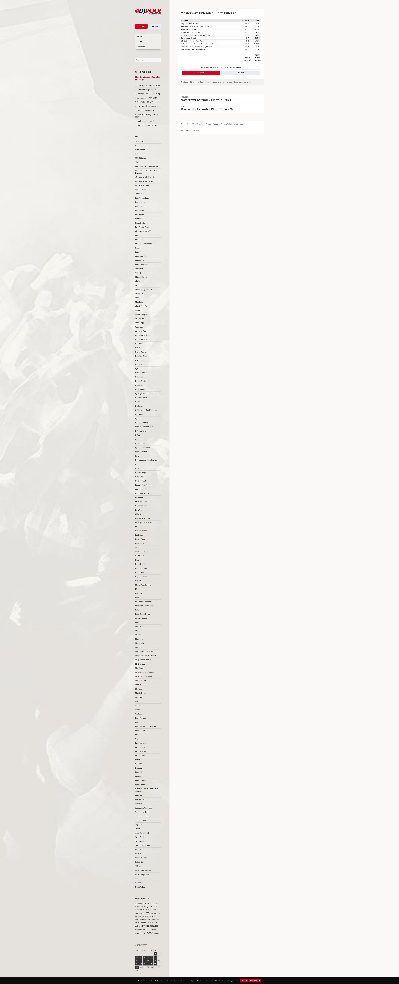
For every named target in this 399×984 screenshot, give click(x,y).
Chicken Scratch (141, 277)
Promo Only (140, 755)
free (148, 913)
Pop (136, 739)
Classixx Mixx (140, 293)
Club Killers (139, 302)
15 (155, 960)
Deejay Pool (204, 82)
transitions (139, 933)
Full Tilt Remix (141, 531)
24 (137, 967)
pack (141, 922)
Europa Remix (141, 489)
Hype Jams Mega (141, 576)
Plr (136, 735)
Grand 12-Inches (141, 551)
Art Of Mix (139, 194)
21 (152, 964)
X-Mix (137, 878)
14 (152, 960)
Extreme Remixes (142, 502)
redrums (138, 926)
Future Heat (140, 539)
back (140, 904)
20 (148, 964)
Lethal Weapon (141, 618)
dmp (140, 913)
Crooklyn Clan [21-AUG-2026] (148, 85)
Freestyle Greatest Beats (144, 522)
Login (141, 26)
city (146, 906)
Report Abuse (239, 124)
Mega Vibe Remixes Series (145, 655)
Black (137, 235)
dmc (137, 913)
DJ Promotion (140, 414)
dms (143, 913)
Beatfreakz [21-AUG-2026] (147, 98)
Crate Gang (139, 327)
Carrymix (139, 269)
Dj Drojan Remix (141, 393)
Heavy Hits (139, 556)
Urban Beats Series (142, 858)
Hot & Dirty (139, 564)
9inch (137, 162)
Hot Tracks (139, 572)
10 (137, 960)
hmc (136, 917)
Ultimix (138, 849)
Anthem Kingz (140, 189)
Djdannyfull (140, 443)
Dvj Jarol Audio (141, 481)
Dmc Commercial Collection (146, 460)
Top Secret (139, 824)
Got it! (244, 981)
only (137, 922)
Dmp (137, 464)
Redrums (138, 768)
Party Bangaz (140, 718)
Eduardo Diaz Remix (143, 485)
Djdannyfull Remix (142, 447)
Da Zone (138, 343)
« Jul (140, 974)
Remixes (138, 795)
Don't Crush (139, 477)
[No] (396, 981)
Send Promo (206, 124)
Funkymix (139, 535)
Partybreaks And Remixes (145, 726)
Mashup (138, 635)
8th (136, 904)
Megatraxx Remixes (143, 660)
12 (144, 960)
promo (155, 922)
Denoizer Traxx (141, 356)
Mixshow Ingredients (143, 676)
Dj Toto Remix (140, 431)
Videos (137, 866)
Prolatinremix (140, 743)
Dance (137, 348)
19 (144, 964)
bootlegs (137, 907)
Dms (137, 468)
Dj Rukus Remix (141, 422)
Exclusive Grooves (142, 493)
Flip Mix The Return (143, 518)
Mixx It (138, 685)
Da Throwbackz (141, 339)
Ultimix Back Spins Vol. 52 (147, 89)
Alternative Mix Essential (145, 177)
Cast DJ (138, 273)
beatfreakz (146, 904)
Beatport (138, 219)
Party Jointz (140, 722)
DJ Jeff (137, 402)
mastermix (143, 919)
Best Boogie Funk (142, 227)
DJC (136, 439)
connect (137, 910)
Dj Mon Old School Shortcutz (146, 410)
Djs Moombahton (142, 452)
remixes (154, 925)
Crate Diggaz (140, 323)
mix (149, 919)
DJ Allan (138, 364)
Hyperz (138, 581)
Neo (136, 701)
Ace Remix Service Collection (146, 166)
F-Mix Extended (141, 506)
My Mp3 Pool (140, 697)
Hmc (137, 560)
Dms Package (140, 472)
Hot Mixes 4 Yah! (141, 568)
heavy (155, 913)
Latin (137, 610)
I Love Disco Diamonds (144, 585)
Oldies (137, 705)
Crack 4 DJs (139, 318)
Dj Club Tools (140, 381)
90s (136, 154)
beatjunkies (154, 904)
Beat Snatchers (141, 206)
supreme (142, 929)
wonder (156, 933)
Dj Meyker (139, 406)
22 (155, 964)
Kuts (137, 597)
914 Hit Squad (140, 158)
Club (137, 298)
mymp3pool (154, 919)
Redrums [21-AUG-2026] (147, 125)
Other (137, 710)
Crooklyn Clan (140, 331)
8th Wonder (140, 150)
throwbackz (153, 929)
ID (136, 589)
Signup (155, 26)
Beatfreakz (139, 210)
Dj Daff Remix (140, 389)
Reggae (138, 776)
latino (156, 917)
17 (137, 964)
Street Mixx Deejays (143, 816)
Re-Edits (138, 764)
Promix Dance (140, 747)
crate (147, 909)
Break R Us (139, 260)
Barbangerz (140, 202)
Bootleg (138, 248)
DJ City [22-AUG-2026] (145, 121)
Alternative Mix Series (144, 181)
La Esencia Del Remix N (144, 601)
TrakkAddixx (140, 837)
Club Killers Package (143, 306)
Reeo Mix (139, 772)
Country (138, 310)
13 (148, 960)
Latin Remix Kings (142, 614)
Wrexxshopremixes (143, 874)
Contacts (141, 46)
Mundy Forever (141, 693)
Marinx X (139, 626)
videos (148, 933)
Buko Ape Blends (141, 264)
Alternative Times (142, 185)
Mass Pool (139, 639)
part (145, 922)
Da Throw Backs (141, 335)
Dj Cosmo (139, 385)
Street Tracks (140, 820)
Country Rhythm (141, 314)
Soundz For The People (144, 808)
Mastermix (139, 643)
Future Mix (139, 543)
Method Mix (140, 664)
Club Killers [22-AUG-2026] (147, 102)
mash (136, 919)
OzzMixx (138, 714)
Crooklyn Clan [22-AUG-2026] (148, 94)
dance (159, 910)
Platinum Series (141, 730)
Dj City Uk (139, 377)
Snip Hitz (138, 804)
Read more (255, 981)
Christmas (139, 281)
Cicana (137, 285)
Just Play (138, 593)
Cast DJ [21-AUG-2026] (145, 110)
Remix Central (141, 780)
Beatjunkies (139, 214)
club (155, 906)
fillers (235, 82)
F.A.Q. (139, 41)
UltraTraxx (139, 854)
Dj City (137, 368)
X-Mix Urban (140, 887)
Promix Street (140, 751)
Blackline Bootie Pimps (144, 244)
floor (240, 82)
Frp (136, 526)
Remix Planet (140, 784)
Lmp (137, 622)
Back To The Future (143, 198)
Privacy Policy (226, 124)
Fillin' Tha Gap (141, 514)
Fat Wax (138, 510)
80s (136, 145)
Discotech (139, 360)
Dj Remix (138, 418)
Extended (139, 497)
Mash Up (138, 631)
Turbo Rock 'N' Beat (143, 845)
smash (137, 929)
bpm (137, 252)
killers (146, 917)
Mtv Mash (139, 689)
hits (159, 913)
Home (139, 36)
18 (141, 964)
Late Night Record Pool (144, 606)
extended (228, 82)
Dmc (137, 456)
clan (150, 906)
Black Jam (139, 239)
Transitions (139, 841)
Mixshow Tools (141, 680)
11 (141, 960)
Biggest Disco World (143, 231)
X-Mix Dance (140, 883)
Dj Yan (137, 435)
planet (149, 922)
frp (152, 913)
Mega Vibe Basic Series (144, 651)
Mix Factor (139, 668)
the (147, 929)
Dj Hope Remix (141, 398)
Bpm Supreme (141, 256)
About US (190, 124)
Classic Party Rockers (143, 289)
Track (137, 829)
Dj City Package (141, 373)
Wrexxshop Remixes (143, 870)
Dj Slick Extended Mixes (144, 427)
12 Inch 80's (139, 141)
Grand (137, 547)
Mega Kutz (139, 647)
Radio (137, 759)
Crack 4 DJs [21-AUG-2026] (147, 106)
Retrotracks (140, 799)
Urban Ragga (140, 862)
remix (145, 925)
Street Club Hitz (141, 812)
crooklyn (153, 909)
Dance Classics (141, 352)
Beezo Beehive (141, 223)
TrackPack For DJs (142, 833)
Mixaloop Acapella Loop (144, 672)
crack (142, 910)
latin (152, 916)
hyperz (141, 917)
